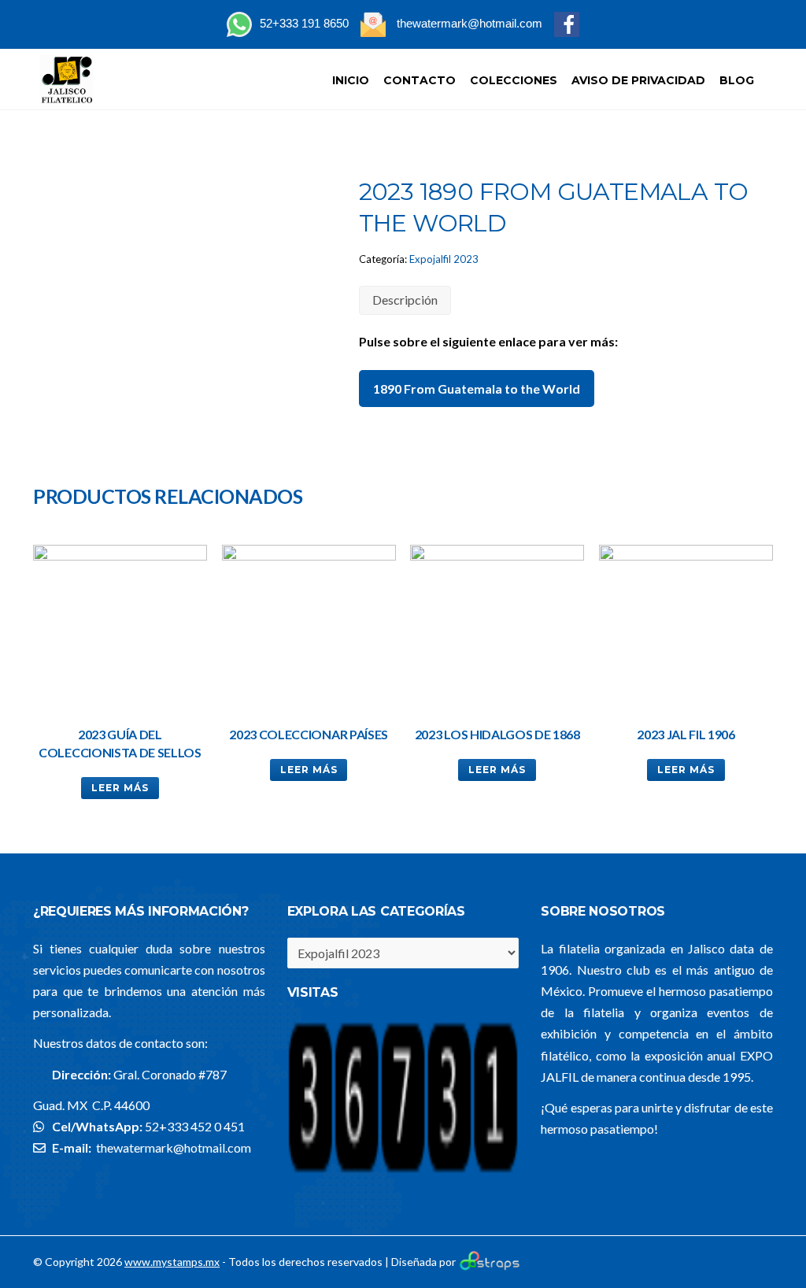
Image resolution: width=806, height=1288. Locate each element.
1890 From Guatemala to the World (476, 388)
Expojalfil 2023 (444, 259)
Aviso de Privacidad (638, 80)
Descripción (405, 299)
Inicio (350, 80)
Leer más (120, 788)
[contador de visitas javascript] (403, 1171)
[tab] (405, 300)
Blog (736, 80)
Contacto (419, 80)
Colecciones (513, 80)
